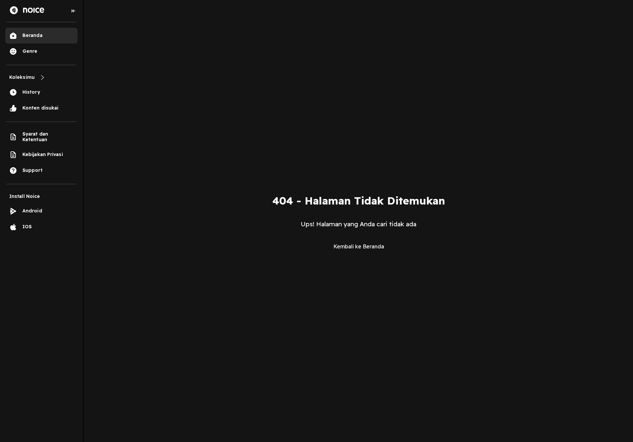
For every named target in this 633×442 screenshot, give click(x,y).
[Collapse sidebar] (73, 11)
